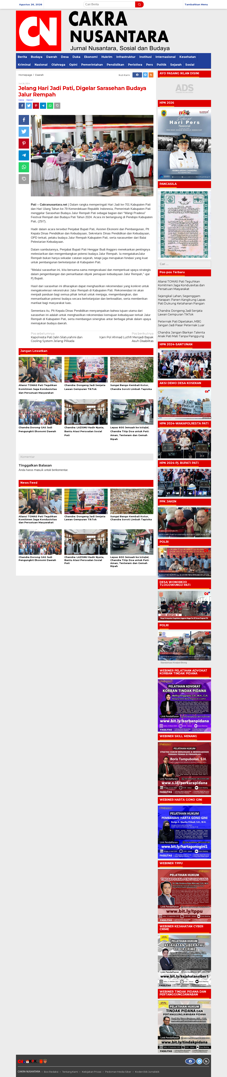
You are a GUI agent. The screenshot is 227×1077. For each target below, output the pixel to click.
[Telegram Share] (43, 106)
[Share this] (22, 106)
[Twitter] (145, 74)
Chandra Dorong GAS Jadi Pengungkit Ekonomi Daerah (37, 558)
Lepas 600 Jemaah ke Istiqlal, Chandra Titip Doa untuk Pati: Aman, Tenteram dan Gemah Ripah (129, 562)
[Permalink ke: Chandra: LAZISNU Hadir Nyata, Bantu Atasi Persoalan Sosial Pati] (85, 411)
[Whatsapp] (50, 106)
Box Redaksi (51, 1071)
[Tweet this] (29, 106)
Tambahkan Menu (196, 4)
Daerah (29, 100)
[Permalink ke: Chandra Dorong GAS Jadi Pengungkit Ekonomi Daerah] (40, 411)
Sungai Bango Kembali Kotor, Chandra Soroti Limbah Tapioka (131, 518)
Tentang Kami (70, 1071)
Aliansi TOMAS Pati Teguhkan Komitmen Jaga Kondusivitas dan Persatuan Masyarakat (38, 389)
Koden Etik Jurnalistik (147, 1071)
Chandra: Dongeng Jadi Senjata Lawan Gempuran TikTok (84, 518)
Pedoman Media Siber (118, 1071)
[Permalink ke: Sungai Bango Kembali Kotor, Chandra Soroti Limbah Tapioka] (131, 369)
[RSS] (151, 74)
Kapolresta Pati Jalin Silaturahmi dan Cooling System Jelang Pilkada (56, 337)
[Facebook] (137, 74)
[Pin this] (36, 106)
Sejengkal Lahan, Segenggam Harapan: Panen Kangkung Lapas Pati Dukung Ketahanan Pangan (181, 299)
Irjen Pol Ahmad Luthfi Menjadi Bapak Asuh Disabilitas (126, 337)
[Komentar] (57, 106)
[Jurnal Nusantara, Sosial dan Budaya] (93, 30)
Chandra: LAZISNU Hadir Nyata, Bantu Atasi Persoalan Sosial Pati (84, 431)
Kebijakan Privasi (91, 1071)
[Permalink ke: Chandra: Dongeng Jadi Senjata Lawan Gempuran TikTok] (85, 369)
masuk (38, 470)
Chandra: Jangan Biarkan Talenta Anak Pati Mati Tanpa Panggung (181, 334)
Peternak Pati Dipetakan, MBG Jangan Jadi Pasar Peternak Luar (181, 323)
